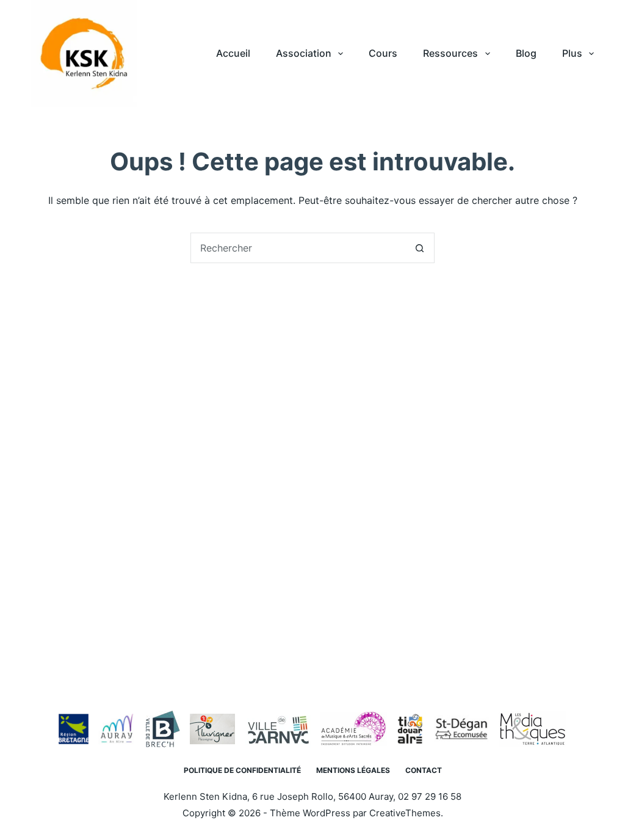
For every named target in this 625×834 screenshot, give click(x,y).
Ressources (450, 53)
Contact (423, 770)
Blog (526, 53)
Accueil (233, 53)
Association (303, 53)
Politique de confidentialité (242, 770)
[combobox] (298, 248)
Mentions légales (353, 770)
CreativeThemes (405, 813)
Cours (383, 53)
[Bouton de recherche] (419, 248)
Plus (572, 53)
